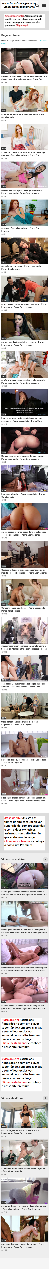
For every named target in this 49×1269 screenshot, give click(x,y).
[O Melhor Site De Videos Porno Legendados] (19, 5)
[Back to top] (44, 1263)
